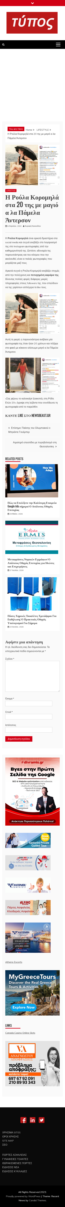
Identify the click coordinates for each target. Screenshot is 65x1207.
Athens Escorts (13, 962)
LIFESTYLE (10, 190)
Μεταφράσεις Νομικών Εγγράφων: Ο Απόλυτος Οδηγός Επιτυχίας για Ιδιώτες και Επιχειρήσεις (31, 562)
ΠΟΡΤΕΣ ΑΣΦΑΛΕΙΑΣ (14, 1154)
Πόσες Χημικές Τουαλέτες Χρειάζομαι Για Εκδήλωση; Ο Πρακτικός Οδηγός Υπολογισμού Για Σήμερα (32, 619)
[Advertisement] (32, 82)
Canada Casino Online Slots (20, 1032)
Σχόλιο (9, 658)
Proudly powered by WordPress (23, 1196)
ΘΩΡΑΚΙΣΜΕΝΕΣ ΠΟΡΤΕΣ (17, 1163)
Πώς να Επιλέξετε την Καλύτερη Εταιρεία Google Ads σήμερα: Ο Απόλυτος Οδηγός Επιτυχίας (32, 506)
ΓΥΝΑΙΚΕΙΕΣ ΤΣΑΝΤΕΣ (15, 1159)
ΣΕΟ (4, 1144)
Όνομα (9, 698)
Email (9, 711)
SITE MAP (8, 1140)
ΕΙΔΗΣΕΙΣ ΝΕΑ (10, 1167)
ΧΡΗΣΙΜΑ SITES (11, 1132)
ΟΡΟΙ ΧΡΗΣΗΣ (10, 1136)
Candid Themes (37, 1200)
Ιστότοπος (10, 725)
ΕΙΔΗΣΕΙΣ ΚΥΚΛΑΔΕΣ (14, 1171)
